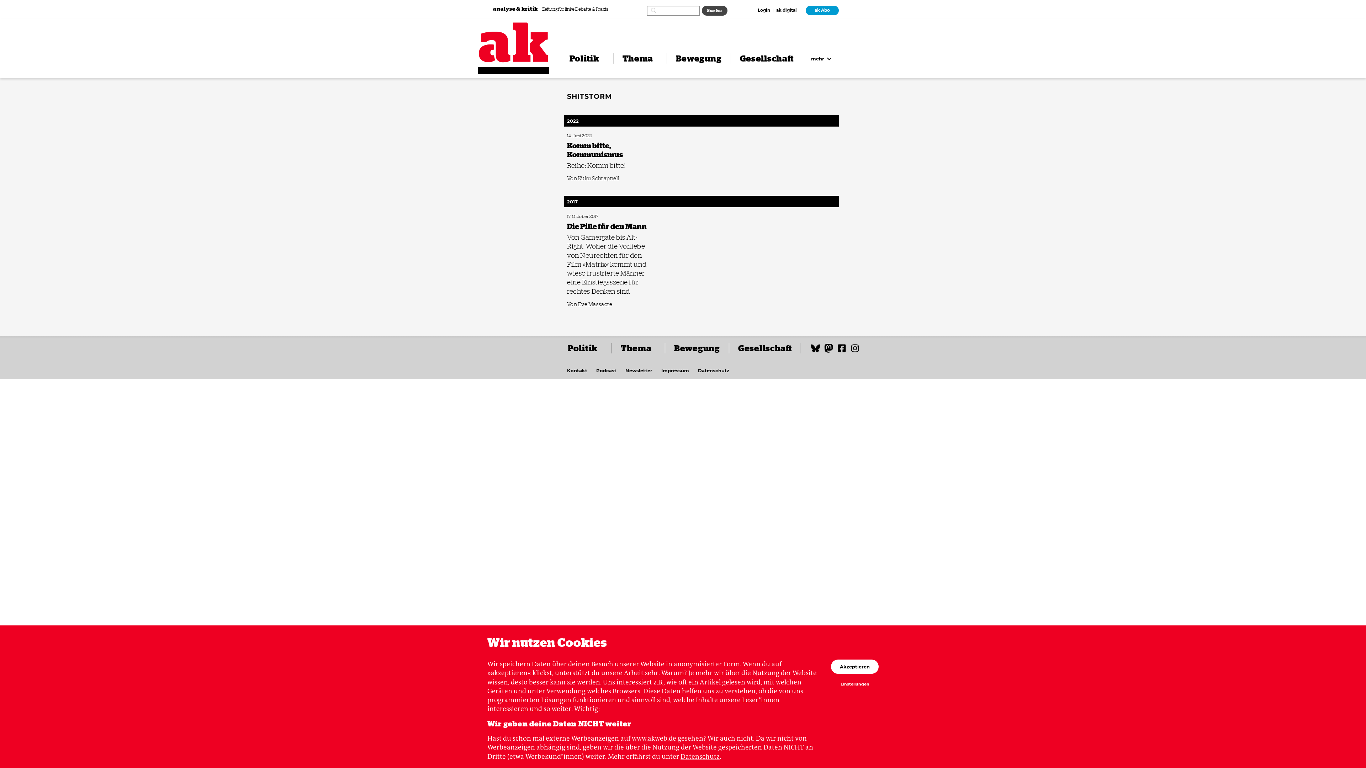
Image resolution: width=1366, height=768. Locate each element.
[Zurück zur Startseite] (513, 42)
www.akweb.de (654, 738)
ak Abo (822, 10)
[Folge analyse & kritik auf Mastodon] (828, 351)
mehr (818, 59)
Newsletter (638, 370)
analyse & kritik (516, 9)
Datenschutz (713, 370)
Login (764, 11)
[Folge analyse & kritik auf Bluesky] (815, 351)
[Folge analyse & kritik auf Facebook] (841, 351)
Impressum (675, 370)
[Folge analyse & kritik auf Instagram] (855, 351)
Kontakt (577, 370)
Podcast (606, 370)
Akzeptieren (855, 667)
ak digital (786, 11)
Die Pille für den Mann (584, 216)
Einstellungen (855, 684)
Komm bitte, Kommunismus (590, 136)
